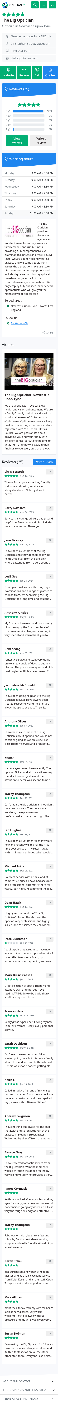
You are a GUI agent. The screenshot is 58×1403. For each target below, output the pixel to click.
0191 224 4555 (20, 51)
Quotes (50, 75)
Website (8, 75)
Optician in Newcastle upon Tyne (26, 26)
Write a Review (44, 462)
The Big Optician (18, 20)
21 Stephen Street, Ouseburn (30, 43)
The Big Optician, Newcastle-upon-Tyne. (27, 397)
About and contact (16, 1381)
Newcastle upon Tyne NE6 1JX (31, 36)
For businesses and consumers (25, 1390)
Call (37, 75)
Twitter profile (19, 323)
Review (24, 75)
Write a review (41, 140)
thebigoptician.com (24, 58)
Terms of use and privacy (20, 1398)
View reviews (17, 140)
